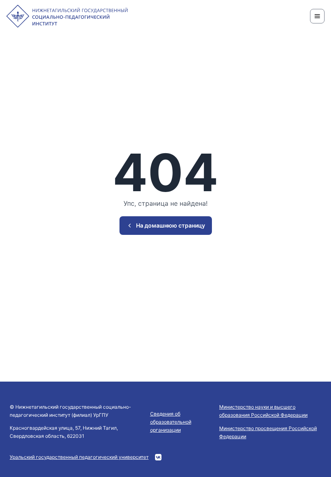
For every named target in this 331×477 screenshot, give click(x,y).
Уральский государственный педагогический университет (79, 457)
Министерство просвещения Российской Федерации (268, 432)
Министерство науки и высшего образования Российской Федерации (263, 411)
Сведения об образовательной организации (170, 422)
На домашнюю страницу (170, 225)
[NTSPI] (67, 16)
